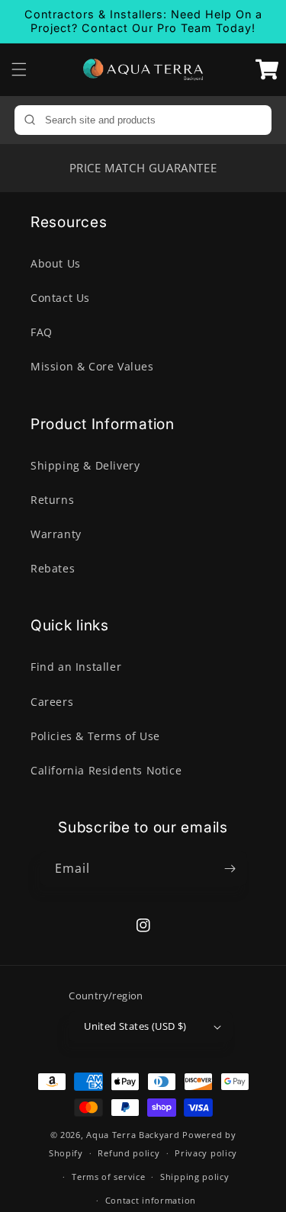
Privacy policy (206, 1153)
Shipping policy (195, 1176)
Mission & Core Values (92, 366)
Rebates (53, 568)
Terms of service (108, 1176)
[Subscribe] (230, 868)
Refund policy (128, 1153)
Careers (52, 701)
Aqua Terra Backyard (132, 1134)
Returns (52, 499)
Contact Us (60, 297)
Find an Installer (76, 666)
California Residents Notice (106, 770)
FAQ (42, 332)
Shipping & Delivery (85, 465)
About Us (56, 263)
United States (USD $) (135, 1026)
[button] (19, 69)
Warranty (56, 534)
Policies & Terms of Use (95, 736)
